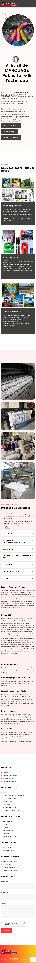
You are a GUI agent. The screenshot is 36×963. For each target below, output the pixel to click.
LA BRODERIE (7, 565)
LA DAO (6, 579)
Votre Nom (4, 881)
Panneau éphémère (9, 867)
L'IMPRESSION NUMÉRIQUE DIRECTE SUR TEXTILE (17, 557)
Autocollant (6, 833)
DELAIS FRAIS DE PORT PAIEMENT (13, 795)
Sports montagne (9, 132)
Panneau (6, 827)
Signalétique (7, 864)
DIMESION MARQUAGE (9, 798)
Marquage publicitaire (11, 126)
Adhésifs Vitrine (8, 830)
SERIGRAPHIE (7, 533)
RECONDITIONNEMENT (10, 807)
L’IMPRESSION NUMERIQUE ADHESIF (15, 572)
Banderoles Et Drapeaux (10, 836)
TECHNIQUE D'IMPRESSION (11, 810)
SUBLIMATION (8, 549)
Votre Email (4, 892)
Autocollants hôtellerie (10, 861)
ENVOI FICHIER (7, 801)
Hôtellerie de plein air (11, 137)
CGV (4, 792)
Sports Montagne (8, 850)
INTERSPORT (7, 847)
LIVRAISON (6, 804)
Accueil (5, 772)
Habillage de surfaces (10, 870)
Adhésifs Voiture (8, 821)
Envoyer (6, 930)
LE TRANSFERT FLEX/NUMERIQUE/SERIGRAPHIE (14, 541)
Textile (5, 824)
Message (4, 903)
